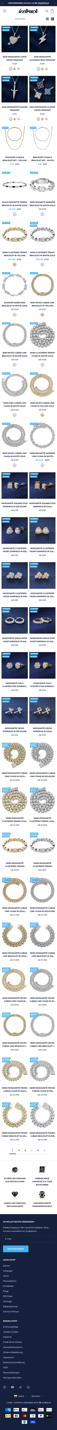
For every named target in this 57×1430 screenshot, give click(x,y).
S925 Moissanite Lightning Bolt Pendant (42, 58)
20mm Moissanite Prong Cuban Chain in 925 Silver (42, 1090)
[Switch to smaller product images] (52, 19)
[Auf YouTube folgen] (12, 1387)
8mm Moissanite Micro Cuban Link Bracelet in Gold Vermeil (14, 1045)
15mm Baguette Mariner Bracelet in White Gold (42, 203)
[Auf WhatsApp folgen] (28, 1387)
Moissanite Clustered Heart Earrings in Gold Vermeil (42, 550)
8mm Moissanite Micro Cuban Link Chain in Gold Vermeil (15, 1000)
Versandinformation (12, 1347)
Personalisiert (9, 1281)
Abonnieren (15, 1249)
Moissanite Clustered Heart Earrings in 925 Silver (15, 550)
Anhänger (7, 1271)
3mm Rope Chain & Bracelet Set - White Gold (42, 159)
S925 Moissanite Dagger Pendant (15, 108)
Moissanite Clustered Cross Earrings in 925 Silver (15, 595)
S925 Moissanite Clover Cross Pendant (42, 108)
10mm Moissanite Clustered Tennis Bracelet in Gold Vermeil (14, 865)
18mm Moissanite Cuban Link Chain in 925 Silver (42, 909)
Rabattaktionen (10, 1306)
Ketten (6, 1266)
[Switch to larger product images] (47, 19)
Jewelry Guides (10, 1332)
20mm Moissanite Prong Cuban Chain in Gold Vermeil (15, 1090)
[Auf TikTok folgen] (20, 1387)
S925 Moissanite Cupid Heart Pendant (14, 58)
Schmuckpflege (10, 1327)
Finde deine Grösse (12, 1342)
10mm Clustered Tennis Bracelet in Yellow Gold (14, 254)
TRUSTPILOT (43, 3)
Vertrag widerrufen (12, 1377)
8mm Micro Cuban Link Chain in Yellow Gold (42, 404)
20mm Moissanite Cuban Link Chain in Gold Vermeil (14, 775)
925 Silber (8, 1296)
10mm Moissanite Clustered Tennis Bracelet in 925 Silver (42, 865)
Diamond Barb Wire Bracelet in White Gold (14, 304)
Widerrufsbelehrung (12, 1352)
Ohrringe (7, 1301)
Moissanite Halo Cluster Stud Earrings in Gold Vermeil (42, 685)
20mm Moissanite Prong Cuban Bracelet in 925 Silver (42, 1135)
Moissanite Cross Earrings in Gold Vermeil (42, 730)
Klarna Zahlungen (11, 1372)
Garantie (7, 1337)
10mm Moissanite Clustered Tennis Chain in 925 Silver (42, 820)
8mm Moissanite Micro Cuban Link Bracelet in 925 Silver (42, 1045)
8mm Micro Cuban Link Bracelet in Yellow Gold (42, 304)
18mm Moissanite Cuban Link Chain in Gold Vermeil (14, 910)
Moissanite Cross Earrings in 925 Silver (14, 729)
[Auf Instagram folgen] (4, 1387)
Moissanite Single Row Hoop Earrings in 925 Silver (14, 640)
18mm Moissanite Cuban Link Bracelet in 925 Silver (42, 955)
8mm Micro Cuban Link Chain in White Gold (15, 454)
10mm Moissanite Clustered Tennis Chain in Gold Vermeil (15, 820)
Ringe (6, 1291)
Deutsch (35, 1396)
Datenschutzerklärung (14, 1362)
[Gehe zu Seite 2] (44, 1150)
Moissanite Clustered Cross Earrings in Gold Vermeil (42, 595)
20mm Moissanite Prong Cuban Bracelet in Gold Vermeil (15, 1135)
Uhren (6, 1276)
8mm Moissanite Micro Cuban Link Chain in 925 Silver (42, 1000)
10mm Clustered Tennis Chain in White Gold (42, 354)
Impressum (8, 1357)
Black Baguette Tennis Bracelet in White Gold (14, 203)
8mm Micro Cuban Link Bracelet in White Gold (14, 354)
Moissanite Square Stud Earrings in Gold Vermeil (42, 505)
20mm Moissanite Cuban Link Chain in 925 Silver (42, 774)
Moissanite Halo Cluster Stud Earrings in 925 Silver (14, 685)
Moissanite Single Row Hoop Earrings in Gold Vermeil (42, 640)
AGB (5, 1367)
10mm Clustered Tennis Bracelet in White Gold (42, 254)
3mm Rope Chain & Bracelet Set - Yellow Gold (15, 159)
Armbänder (8, 1286)
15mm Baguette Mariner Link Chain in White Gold (42, 455)
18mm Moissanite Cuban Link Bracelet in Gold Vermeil (14, 955)
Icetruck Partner (11, 1311)
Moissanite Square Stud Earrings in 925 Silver (15, 504)
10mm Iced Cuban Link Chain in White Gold (14, 404)
